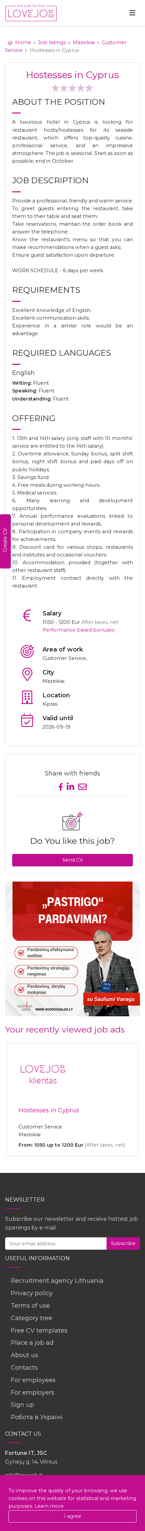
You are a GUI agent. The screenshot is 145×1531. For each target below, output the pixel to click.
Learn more (49, 1506)
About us (24, 1355)
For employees (33, 1380)
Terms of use (30, 1305)
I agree (72, 1516)
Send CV (72, 860)
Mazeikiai (84, 42)
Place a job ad (32, 1342)
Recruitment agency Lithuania (57, 1280)
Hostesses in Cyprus (49, 1110)
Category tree (31, 1318)
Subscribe (123, 1243)
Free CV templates (39, 1330)
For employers (32, 1392)
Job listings (52, 42)
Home (23, 42)
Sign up (22, 1404)
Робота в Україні (37, 1417)
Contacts (24, 1367)
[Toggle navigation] (132, 13)
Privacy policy (32, 1293)
